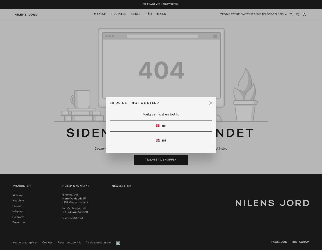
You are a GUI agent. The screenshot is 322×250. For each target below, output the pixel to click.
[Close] (210, 103)
